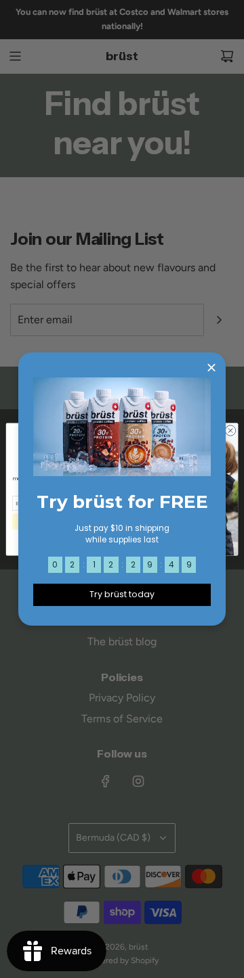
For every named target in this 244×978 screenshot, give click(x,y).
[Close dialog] (230, 430)
